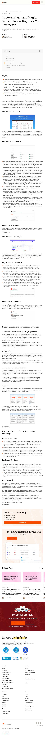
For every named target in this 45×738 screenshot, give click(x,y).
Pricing (26, 694)
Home (3, 11)
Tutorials (4, 706)
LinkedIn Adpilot (5, 674)
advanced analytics (6, 335)
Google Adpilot (5, 676)
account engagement (22, 335)
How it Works (5, 686)
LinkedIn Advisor (5, 713)
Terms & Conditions (29, 712)
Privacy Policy (28, 708)
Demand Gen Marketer (30, 679)
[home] (5, 2)
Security (4, 702)
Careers (26, 698)
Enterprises (27, 674)
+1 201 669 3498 (5, 731)
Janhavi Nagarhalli (31, 36)
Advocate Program (29, 702)
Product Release (5, 700)
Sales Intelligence (5, 678)
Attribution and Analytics (7, 680)
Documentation (5, 698)
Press (26, 704)
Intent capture (5, 670)
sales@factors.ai (5, 733)
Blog (3, 696)
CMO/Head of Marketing (30, 680)
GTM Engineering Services (7, 688)
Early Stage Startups (29, 670)
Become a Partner (29, 700)
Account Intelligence (6, 672)
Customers (4, 694)
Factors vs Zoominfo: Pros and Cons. (14, 502)
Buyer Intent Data (6, 711)
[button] (42, 2)
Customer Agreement (29, 706)
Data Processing (28, 710)
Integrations (4, 684)
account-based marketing (20, 131)
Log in (29, 2)
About (26, 696)
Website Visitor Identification (8, 682)
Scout (3, 668)
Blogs (7, 11)
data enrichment (31, 342)
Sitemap (4, 704)
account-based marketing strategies (29, 334)
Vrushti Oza (7, 36)
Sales (26, 682)
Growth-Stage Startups (30, 672)
